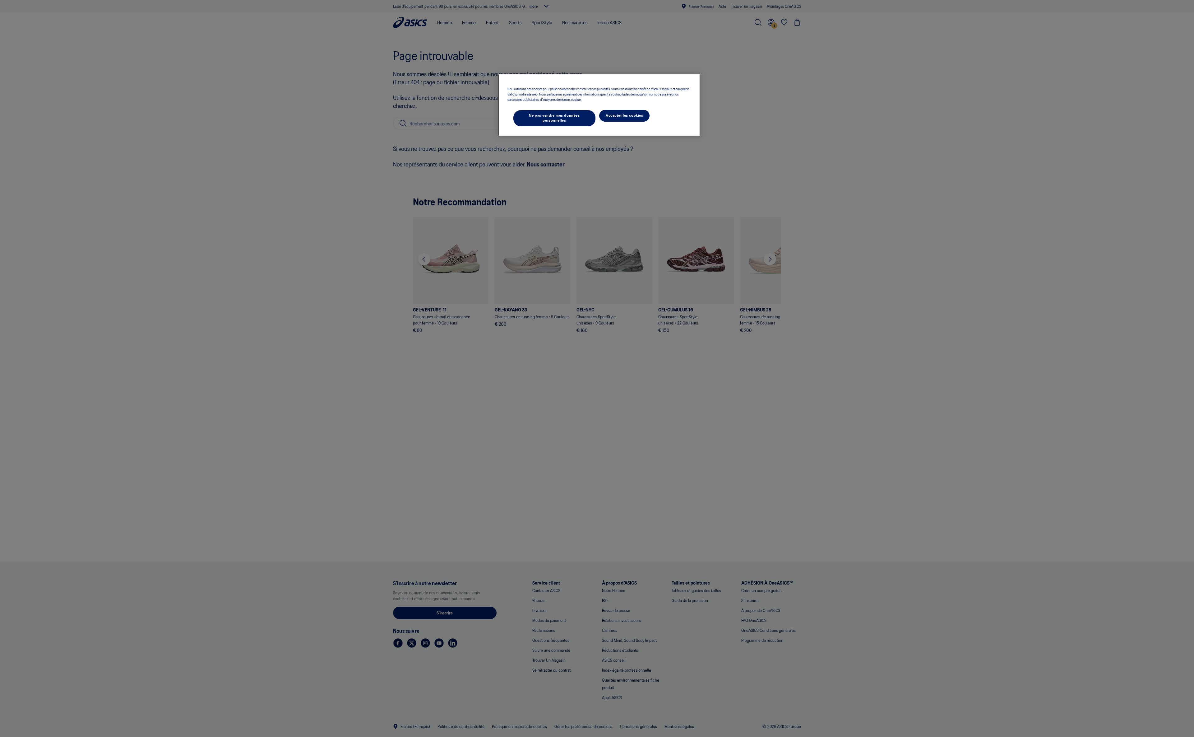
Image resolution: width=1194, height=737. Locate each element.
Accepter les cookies (624, 115)
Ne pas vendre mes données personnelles (554, 118)
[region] (599, 105)
